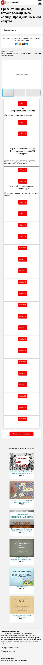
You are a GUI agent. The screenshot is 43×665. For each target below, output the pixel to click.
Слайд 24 (22, 407)
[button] (38, 62)
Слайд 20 (22, 362)
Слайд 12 (22, 270)
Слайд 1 (23, 103)
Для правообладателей (10, 647)
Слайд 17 (22, 327)
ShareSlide (13, 2)
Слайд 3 (23, 134)
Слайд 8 (23, 225)
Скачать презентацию (21, 434)
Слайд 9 (23, 236)
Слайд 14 (22, 293)
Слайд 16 (22, 316)
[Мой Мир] (26, 44)
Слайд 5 (23, 181)
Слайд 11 (22, 259)
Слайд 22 (22, 384)
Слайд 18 (22, 339)
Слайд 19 (22, 350)
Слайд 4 (23, 170)
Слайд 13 (22, 282)
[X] (23, 44)
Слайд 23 (22, 396)
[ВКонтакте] (16, 44)
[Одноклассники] (20, 44)
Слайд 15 (22, 305)
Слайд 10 (22, 248)
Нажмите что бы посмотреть (16, 660)
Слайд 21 (22, 373)
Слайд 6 (23, 202)
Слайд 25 (22, 419)
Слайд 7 (23, 213)
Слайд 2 (23, 122)
